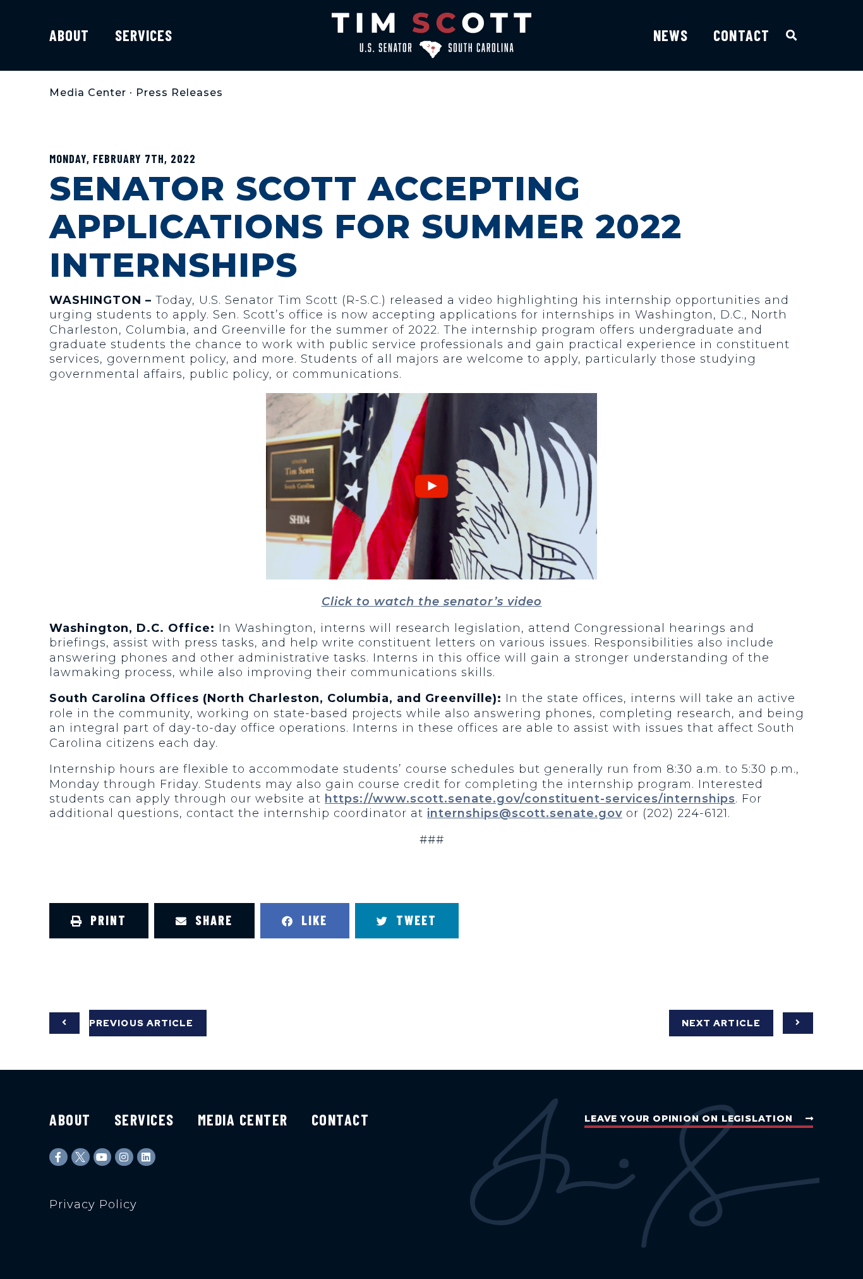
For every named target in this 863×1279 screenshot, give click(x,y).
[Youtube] (103, 1157)
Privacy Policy (93, 1204)
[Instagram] (124, 1157)
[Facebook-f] (58, 1157)
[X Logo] (80, 1157)
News (670, 35)
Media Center (87, 93)
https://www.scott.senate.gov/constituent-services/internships (530, 799)
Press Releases (179, 93)
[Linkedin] (146, 1157)
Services (144, 35)
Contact (741, 35)
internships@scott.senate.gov (524, 813)
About (69, 35)
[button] (792, 35)
